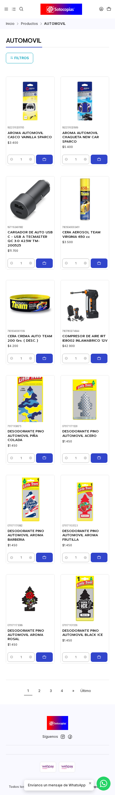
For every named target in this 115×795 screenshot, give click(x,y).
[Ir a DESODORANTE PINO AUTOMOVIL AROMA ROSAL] (30, 598)
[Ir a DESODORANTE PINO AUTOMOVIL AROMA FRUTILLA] (84, 499)
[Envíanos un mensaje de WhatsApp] (104, 784)
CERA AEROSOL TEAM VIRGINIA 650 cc (81, 234)
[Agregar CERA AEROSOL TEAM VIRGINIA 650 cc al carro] (99, 263)
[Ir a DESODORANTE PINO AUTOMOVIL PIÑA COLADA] (30, 399)
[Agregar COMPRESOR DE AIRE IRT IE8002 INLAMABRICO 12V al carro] (99, 358)
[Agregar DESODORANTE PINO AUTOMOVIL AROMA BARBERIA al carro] (44, 557)
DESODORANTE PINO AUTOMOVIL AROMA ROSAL (26, 635)
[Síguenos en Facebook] (70, 736)
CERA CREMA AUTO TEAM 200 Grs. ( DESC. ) (30, 338)
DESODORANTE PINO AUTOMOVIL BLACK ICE (82, 632)
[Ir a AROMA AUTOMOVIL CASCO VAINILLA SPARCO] (30, 101)
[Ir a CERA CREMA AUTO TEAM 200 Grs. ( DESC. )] (30, 304)
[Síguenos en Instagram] (62, 736)
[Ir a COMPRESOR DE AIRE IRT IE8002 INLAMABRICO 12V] (84, 304)
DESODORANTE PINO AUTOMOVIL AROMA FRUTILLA (80, 535)
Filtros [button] (21, 58)
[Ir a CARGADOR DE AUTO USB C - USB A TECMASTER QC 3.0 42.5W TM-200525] (30, 200)
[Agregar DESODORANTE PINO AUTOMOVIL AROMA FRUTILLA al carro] (99, 557)
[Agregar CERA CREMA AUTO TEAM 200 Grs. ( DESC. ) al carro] (44, 358)
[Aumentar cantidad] (30, 159)
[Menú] (6, 9)
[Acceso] (101, 9)
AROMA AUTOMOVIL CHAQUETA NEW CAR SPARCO (80, 137)
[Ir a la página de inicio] (61, 9)
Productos (29, 23)
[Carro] (109, 9)
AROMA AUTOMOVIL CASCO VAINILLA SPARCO (30, 135)
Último (85, 691)
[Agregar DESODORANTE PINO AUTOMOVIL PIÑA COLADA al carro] (44, 458)
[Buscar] (21, 9)
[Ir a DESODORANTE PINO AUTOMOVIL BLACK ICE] (84, 598)
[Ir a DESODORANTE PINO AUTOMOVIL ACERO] (84, 399)
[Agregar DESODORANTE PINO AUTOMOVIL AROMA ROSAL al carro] (44, 657)
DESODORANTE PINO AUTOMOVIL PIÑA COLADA (26, 435)
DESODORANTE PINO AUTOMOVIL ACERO (80, 433)
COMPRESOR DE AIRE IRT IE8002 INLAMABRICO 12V (84, 338)
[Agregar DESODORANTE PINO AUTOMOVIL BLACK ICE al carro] (99, 657)
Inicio (10, 23)
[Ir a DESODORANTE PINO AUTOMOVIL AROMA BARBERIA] (30, 499)
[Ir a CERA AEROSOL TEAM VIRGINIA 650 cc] (84, 200)
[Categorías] (13, 9)
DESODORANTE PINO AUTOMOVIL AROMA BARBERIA (26, 535)
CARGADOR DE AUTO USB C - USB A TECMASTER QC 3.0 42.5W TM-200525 (30, 239)
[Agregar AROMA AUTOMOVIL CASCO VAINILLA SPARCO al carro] (44, 159)
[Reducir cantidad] (11, 159)
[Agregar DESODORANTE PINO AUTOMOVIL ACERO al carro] (99, 458)
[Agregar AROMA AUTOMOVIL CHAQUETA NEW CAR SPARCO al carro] (99, 159)
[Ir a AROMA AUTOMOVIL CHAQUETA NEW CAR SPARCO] (84, 101)
